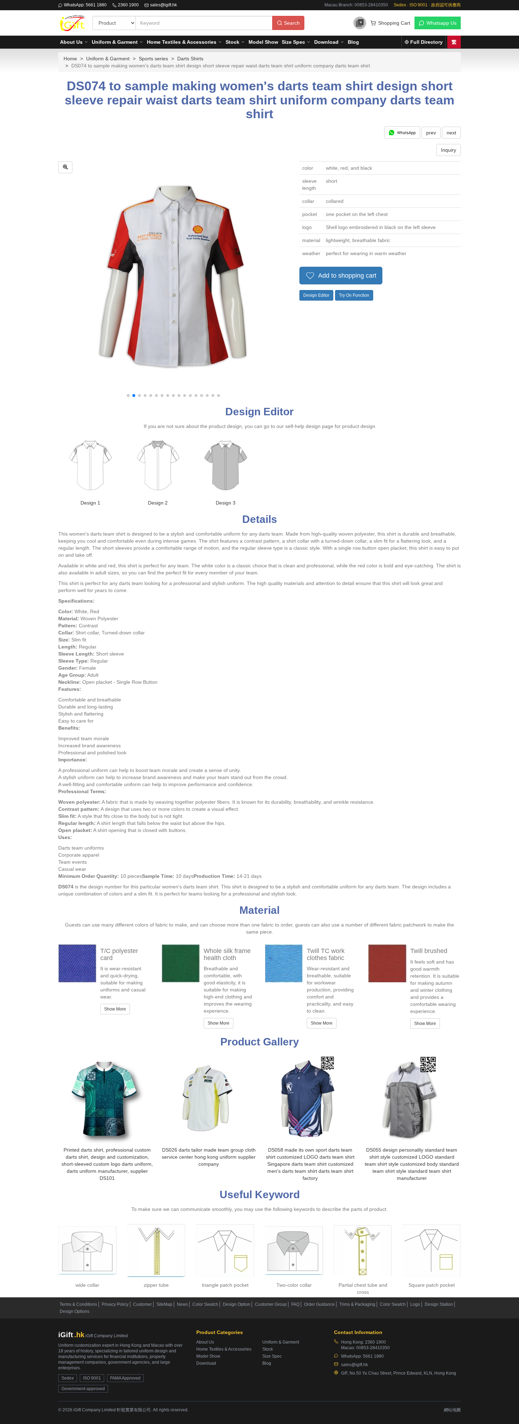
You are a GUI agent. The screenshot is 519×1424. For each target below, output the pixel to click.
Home (70, 58)
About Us (71, 42)
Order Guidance (319, 1304)
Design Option (236, 1304)
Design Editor (316, 295)
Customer (142, 1304)
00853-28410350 (373, 1347)
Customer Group (271, 1304)
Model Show (263, 42)
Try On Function (354, 295)
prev (431, 132)
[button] (128, 395)
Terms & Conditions (78, 1304)
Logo (415, 1304)
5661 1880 (373, 1356)
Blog (353, 42)
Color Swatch (205, 1304)
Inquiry (448, 150)
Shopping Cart (394, 23)
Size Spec (293, 42)
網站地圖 (452, 1409)
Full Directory (426, 42)
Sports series (153, 58)
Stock (232, 42)
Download (326, 42)
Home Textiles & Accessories (181, 42)
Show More (115, 1009)
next (451, 132)
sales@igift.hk (163, 4)
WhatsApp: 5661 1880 (85, 4)
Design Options (74, 1311)
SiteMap (164, 1304)
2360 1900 (128, 4)
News (182, 1304)
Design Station (439, 1304)
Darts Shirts (190, 58)
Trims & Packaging (357, 1304)
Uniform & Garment (115, 42)
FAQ (295, 1304)
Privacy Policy (115, 1304)
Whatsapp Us (441, 23)
